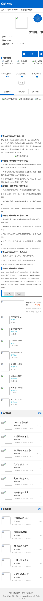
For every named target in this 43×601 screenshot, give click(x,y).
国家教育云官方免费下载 (22, 492)
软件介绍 (7, 92)
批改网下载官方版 (17, 329)
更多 (40, 413)
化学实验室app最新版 (22, 464)
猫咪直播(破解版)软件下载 (22, 532)
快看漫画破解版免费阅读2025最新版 (22, 518)
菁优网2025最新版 (17, 364)
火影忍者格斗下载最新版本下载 (22, 574)
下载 (31, 54)
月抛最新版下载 (21, 436)
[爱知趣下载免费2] (26, 99)
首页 (3, 10)
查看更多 (38, 305)
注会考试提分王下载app (17, 341)
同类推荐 (21, 92)
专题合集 (29, 593)
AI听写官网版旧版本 (17, 388)
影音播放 (17, 535)
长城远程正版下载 (22, 450)
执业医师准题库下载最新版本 (17, 376)
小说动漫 (17, 521)
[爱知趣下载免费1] (9, 99)
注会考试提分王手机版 (17, 352)
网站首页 (12, 593)
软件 (8, 10)
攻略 (23, 593)
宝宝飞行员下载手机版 (17, 399)
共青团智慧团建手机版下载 (22, 478)
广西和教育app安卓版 (17, 317)
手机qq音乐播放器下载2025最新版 (22, 560)
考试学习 (15, 10)
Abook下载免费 (21, 422)
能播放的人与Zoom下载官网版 (22, 546)
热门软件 (35, 92)
